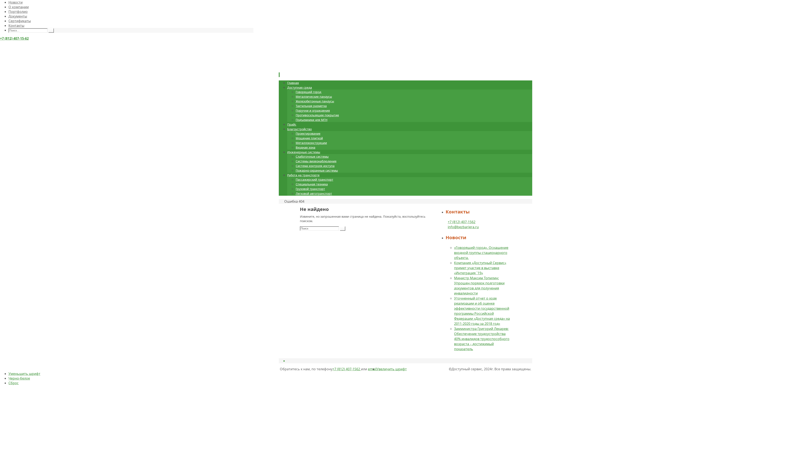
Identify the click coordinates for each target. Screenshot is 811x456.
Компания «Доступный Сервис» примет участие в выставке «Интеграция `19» (480, 268)
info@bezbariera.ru (463, 227)
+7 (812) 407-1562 (461, 222)
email (372, 369)
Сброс (13, 383)
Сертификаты (19, 21)
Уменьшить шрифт (24, 373)
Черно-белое (19, 378)
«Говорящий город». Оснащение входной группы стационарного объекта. (481, 252)
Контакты (16, 25)
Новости (15, 2)
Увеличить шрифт (392, 369)
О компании (18, 7)
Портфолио (18, 11)
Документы (17, 16)
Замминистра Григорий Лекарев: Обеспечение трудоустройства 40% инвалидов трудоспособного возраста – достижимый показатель (481, 338)
